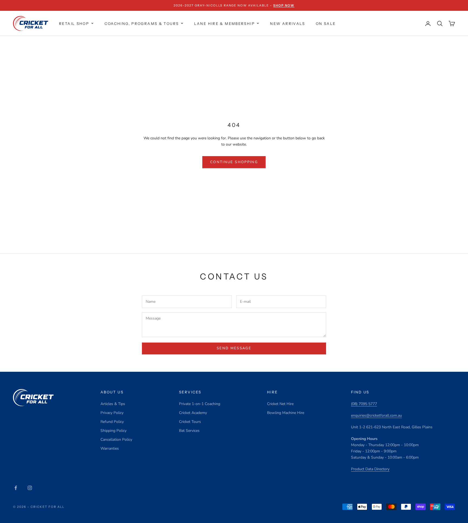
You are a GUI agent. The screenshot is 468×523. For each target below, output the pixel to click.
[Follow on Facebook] (15, 488)
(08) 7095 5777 (364, 403)
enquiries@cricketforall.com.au (376, 415)
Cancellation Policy (116, 439)
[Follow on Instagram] (29, 488)
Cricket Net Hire (280, 403)
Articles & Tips (112, 403)
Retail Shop (74, 23)
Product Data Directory (370, 469)
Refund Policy (112, 421)
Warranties (109, 448)
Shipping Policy (113, 430)
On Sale (326, 23)
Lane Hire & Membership (224, 23)
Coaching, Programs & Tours (142, 23)
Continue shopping (234, 162)
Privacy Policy (111, 412)
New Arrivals (287, 23)
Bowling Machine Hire (285, 412)
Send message (234, 348)
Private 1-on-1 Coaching (199, 403)
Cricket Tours (190, 421)
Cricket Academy (193, 412)
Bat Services (189, 430)
